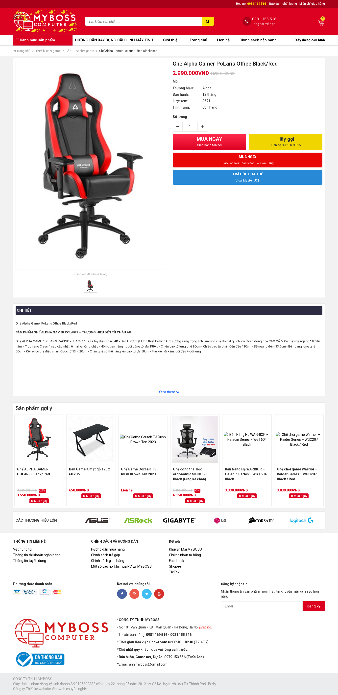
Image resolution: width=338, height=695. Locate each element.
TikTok (174, 572)
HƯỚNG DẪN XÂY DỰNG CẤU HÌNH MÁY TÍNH (114, 40)
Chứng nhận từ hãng (185, 555)
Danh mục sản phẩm (37, 40)
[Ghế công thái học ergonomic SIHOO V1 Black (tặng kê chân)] (194, 439)
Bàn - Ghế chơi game (80, 51)
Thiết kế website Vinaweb (45, 689)
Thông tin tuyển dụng (29, 561)
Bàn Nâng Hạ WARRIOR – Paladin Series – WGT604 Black (245, 474)
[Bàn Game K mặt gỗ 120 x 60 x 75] (91, 439)
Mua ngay (40, 501)
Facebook (176, 561)
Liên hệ (223, 40)
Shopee (175, 566)
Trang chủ (198, 40)
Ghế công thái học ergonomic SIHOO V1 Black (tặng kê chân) (190, 474)
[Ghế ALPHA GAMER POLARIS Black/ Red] (39, 439)
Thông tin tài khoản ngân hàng (36, 555)
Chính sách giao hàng (107, 561)
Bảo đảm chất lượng (283, 3)
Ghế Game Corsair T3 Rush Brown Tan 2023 (138, 471)
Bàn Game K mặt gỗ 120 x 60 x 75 (89, 471)
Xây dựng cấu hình (310, 40)
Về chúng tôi (22, 549)
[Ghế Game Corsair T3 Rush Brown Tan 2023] (143, 439)
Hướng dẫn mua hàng (108, 549)
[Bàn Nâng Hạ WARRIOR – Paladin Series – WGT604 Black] (246, 439)
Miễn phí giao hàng (312, 3)
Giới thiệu (171, 40)
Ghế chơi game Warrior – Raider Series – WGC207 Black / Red (297, 474)
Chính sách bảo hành (258, 40)
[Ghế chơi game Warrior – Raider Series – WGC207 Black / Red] (298, 439)
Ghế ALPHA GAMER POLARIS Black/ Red (33, 471)
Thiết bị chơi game (48, 51)
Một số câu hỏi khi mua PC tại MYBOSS (121, 566)
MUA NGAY (209, 141)
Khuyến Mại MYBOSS (185, 549)
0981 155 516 (264, 19)
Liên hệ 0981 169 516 (286, 145)
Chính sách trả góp (105, 555)
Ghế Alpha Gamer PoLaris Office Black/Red (128, 51)
